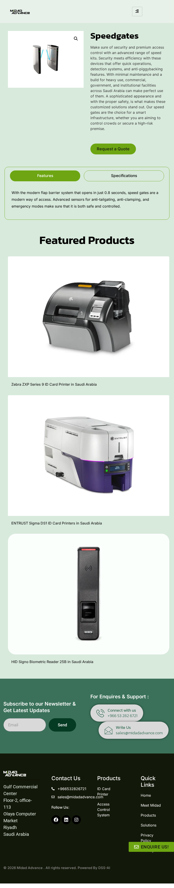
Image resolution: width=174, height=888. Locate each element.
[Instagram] (76, 819)
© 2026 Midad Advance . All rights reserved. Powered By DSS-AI (56, 868)
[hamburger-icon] (137, 11)
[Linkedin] (66, 819)
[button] (76, 39)
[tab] (45, 175)
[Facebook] (55, 819)
